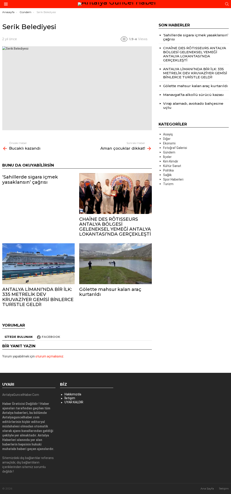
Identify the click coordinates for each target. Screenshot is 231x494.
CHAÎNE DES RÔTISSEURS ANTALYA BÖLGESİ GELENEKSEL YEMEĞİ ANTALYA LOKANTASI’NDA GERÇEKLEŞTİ (115, 226)
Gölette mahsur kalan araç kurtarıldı (110, 292)
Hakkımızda (73, 394)
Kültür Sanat (172, 166)
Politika (168, 170)
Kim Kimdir (170, 161)
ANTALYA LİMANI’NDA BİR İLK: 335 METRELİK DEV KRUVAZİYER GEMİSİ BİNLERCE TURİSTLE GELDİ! (38, 297)
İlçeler (167, 157)
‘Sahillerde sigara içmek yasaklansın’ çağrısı (30, 179)
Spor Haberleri (173, 179)
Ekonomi (169, 143)
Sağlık (167, 175)
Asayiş (168, 134)
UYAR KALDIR (74, 402)
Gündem (169, 152)
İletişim (70, 398)
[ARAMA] (227, 4)
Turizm (168, 184)
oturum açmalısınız (49, 356)
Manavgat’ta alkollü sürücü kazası (193, 95)
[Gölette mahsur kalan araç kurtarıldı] (115, 263)
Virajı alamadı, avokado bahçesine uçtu (193, 105)
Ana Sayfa (207, 488)
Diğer (167, 139)
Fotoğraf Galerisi (175, 148)
